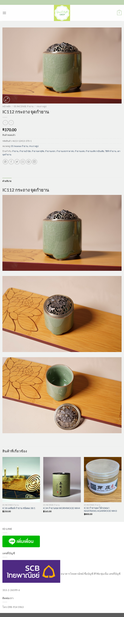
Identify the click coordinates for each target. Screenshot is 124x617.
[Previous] (2, 489)
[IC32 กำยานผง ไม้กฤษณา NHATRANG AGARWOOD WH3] (103, 479)
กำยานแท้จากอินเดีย (95, 151)
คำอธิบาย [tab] (7, 181)
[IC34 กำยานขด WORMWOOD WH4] (62, 479)
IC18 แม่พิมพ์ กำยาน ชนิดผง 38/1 (18, 508)
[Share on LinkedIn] (34, 161)
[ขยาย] (7, 99)
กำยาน (15, 151)
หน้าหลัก (6, 106)
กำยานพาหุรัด (38, 151)
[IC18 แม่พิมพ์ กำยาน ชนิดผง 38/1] (21, 479)
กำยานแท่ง (80, 151)
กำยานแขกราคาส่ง (65, 151)
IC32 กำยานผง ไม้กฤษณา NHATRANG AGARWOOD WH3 (100, 509)
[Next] (121, 489)
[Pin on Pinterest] (28, 161)
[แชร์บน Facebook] (11, 161)
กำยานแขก (50, 151)
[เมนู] (4, 13)
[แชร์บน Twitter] (17, 161)
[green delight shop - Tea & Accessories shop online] (62, 13)
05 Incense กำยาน (23, 106)
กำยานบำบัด (25, 151)
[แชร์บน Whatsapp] (5, 161)
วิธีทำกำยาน (110, 151)
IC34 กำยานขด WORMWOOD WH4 (61, 508)
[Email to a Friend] (23, 161)
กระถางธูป (41, 106)
